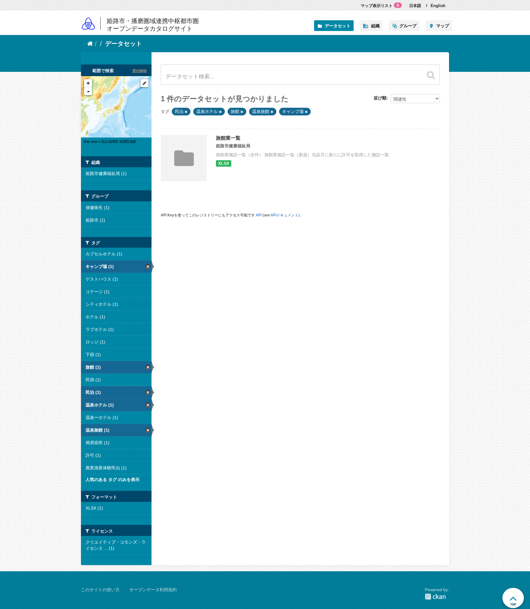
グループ (408, 25)
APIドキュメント (284, 215)
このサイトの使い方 (100, 589)
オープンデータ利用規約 (153, 589)
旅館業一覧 (228, 138)
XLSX (223, 163)
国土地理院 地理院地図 (119, 141)
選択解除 (139, 71)
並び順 (380, 97)
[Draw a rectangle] (144, 83)
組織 (375, 25)
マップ (442, 25)
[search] (431, 74)
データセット (338, 25)
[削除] (186, 112)
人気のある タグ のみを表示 (113, 479)
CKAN (437, 596)
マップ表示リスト (380, 5)
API (259, 215)
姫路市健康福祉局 (233, 145)
